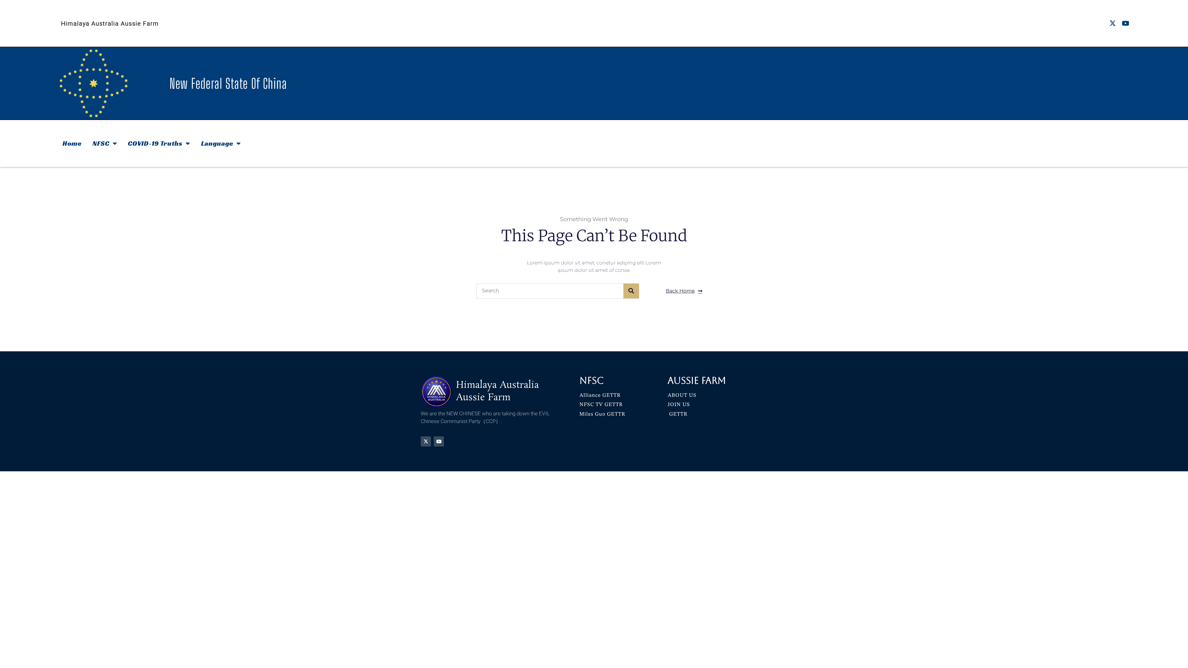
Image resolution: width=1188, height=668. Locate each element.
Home (72, 143)
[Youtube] (1125, 23)
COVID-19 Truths (155, 143)
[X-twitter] (1112, 23)
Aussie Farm (697, 380)
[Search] (631, 291)
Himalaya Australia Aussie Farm (110, 23)
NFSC (101, 143)
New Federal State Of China (228, 83)
